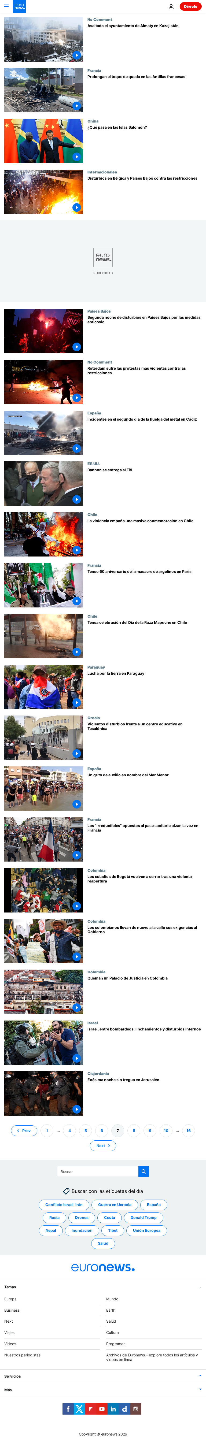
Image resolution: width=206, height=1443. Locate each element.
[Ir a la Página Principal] (19, 6)
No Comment (99, 19)
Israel (92, 1023)
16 (188, 1130)
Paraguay (96, 667)
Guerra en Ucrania (114, 1204)
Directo (190, 6)
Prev (26, 1130)
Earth (110, 1310)
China (92, 121)
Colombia (96, 870)
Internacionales (102, 172)
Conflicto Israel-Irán (64, 1204)
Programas (115, 1343)
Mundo (112, 1299)
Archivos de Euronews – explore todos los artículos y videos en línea (152, 1357)
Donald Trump (144, 1217)
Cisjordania (98, 1073)
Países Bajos (99, 311)
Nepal (51, 1230)
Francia (94, 70)
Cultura (112, 1332)
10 (166, 1130)
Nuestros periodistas (22, 1355)
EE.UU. (93, 463)
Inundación (82, 1230)
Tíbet (112, 1230)
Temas (10, 1287)
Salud (103, 1243)
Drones (82, 1217)
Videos (10, 1343)
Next (101, 1145)
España (94, 413)
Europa (10, 1299)
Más (8, 1390)
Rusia (54, 1217)
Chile (92, 514)
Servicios (12, 1376)
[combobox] (103, 1171)
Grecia (93, 717)
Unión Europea (146, 1230)
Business (12, 1310)
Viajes (9, 1332)
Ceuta (109, 1217)
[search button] (143, 1171)
